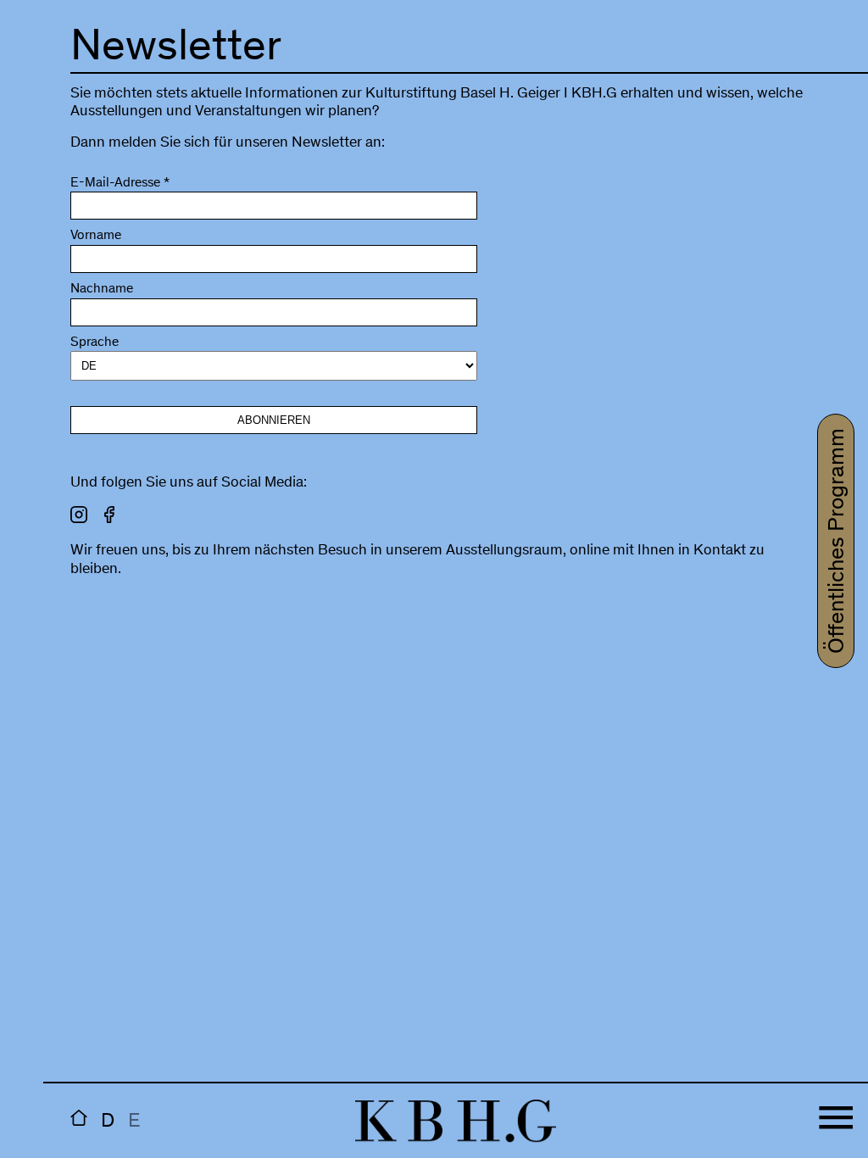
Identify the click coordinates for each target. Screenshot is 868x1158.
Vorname (95, 236)
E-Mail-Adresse (120, 183)
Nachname (101, 289)
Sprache (94, 343)
